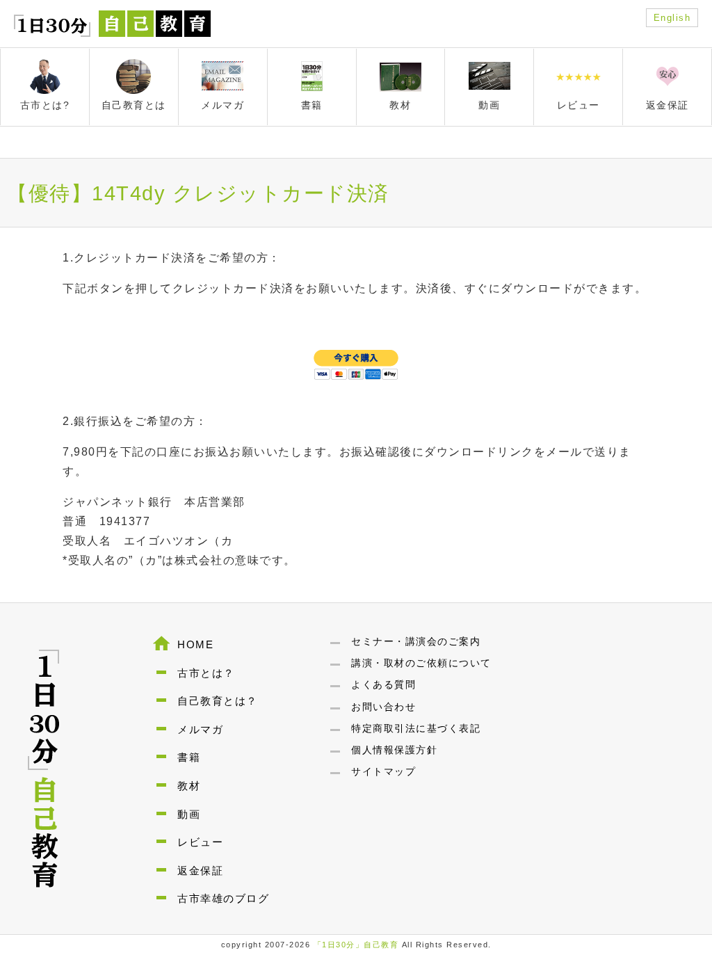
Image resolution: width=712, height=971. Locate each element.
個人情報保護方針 (394, 749)
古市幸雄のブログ (223, 898)
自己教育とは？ (217, 701)
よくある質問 (383, 684)
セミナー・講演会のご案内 (415, 641)
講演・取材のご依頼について (421, 662)
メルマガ (200, 729)
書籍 (188, 757)
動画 (188, 814)
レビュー (200, 842)
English (672, 18)
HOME (195, 644)
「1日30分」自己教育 (356, 944)
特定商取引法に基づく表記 (415, 728)
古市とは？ (206, 673)
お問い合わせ (383, 706)
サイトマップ (383, 771)
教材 (188, 786)
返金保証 (200, 870)
